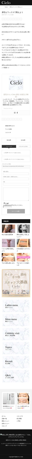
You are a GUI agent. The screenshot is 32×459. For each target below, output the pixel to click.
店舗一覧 (4, 418)
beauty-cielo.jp (8, 108)
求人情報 (19, 418)
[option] (9, 401)
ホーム (4, 416)
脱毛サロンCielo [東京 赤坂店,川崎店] (16, 95)
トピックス (20, 416)
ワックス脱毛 (11, 14)
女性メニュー (5, 423)
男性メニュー (5, 421)
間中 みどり (12, 126)
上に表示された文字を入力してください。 (13, 205)
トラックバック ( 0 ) (23, 146)
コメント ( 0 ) (9, 146)
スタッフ (4, 426)
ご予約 (18, 421)
